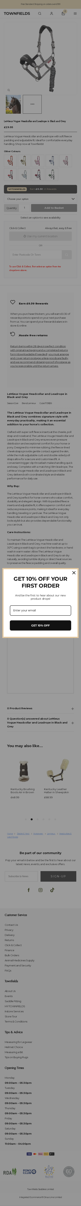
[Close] (74, 572)
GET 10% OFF (40, 625)
